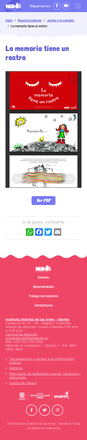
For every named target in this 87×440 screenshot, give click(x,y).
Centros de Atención (22, 334)
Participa (16, 368)
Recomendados (43, 286)
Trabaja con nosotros (43, 296)
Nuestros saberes (30, 20)
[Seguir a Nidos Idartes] (57, 6)
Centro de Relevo (23, 383)
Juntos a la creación (60, 20)
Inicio (9, 20)
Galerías (43, 277)
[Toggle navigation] (77, 6)
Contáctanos (44, 305)
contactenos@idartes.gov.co (27, 338)
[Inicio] (15, 6)
